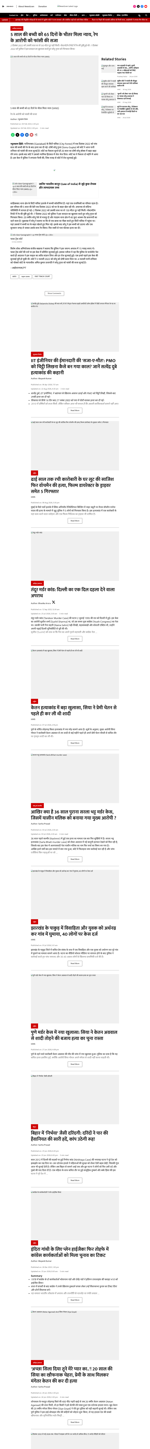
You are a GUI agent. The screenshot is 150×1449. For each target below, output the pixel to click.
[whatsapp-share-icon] (13, 136)
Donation (42, 6)
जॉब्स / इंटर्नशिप (122, 15)
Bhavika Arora (44, 603)
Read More (75, 410)
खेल (65, 15)
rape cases (25, 276)
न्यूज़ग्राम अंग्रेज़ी (94, 15)
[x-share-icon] (17, 136)
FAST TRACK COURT (42, 276)
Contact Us (13, 15)
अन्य (83, 15)
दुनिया (35, 15)
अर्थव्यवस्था (44, 15)
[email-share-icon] (31, 136)
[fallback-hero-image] (108, 69)
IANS (33, 497)
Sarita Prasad (44, 824)
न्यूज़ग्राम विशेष (107, 15)
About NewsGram (26, 6)
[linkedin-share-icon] (27, 136)
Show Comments (54, 293)
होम (22, 15)
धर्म (51, 15)
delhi (14, 276)
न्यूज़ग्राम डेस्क (23, 119)
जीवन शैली (73, 15)
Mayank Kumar (45, 378)
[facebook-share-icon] (22, 136)
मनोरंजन (58, 15)
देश (27, 15)
